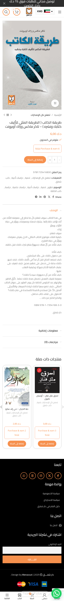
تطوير (50, 187)
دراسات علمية (19, 187)
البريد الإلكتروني (54, 544)
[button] (47, 444)
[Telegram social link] (36, 197)
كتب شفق (47, 405)
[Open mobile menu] (59, 12)
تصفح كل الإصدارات (40, 115)
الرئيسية (57, 115)
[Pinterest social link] (44, 197)
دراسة (8, 187)
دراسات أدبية (17, 178)
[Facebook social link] (53, 197)
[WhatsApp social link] (23, 475)
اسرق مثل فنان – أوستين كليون (47, 397)
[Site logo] (29, 12)
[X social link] (49, 197)
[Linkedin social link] (40, 197)
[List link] (32, 493)
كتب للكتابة (56, 191)
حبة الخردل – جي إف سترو (16, 409)
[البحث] (6, 12)
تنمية (27, 178)
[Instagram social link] (41, 475)
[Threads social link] (32, 475)
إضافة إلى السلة (35, 160)
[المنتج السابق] (11, 115)
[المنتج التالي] (4, 115)
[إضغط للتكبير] (55, 103)
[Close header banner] (4, 3)
